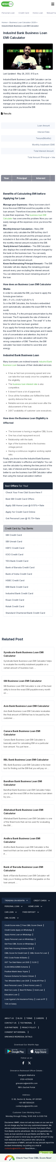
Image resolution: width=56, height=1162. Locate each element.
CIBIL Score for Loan (38, 953)
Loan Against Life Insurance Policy (19, 999)
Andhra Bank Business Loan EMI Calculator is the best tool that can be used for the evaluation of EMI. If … (28, 850)
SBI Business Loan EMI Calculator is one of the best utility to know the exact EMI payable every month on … (27, 689)
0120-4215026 (26, 1079)
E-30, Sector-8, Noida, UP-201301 (26, 1099)
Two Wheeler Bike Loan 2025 (17, 981)
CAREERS (40, 1018)
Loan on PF (40, 999)
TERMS (29, 1018)
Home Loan (38, 13)
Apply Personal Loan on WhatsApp (19, 939)
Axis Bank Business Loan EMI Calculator (26, 706)
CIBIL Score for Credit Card (16, 953)
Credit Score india (12, 925)
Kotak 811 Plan (38, 981)
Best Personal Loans (13, 985)
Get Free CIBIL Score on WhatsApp (19, 944)
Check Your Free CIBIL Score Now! (33, 1158)
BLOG (20, 1018)
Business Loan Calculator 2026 (22, 22)
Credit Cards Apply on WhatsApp (18, 930)
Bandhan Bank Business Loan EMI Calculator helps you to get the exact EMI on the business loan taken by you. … (28, 793)
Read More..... (31, 1148)
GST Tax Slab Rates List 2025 (17, 962)
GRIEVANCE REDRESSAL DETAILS (18, 1037)
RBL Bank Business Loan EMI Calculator (26, 759)
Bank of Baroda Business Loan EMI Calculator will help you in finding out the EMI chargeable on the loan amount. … (27, 879)
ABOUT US (9, 1018)
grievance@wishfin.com (26, 1083)
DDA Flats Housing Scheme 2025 (18, 948)
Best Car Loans (11, 990)
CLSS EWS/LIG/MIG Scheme (16, 967)
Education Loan (11, 995)
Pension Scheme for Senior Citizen (19, 976)
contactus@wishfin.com (26, 1106)
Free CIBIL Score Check (32, 925)
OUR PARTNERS (11, 1027)
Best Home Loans (32, 985)
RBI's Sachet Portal (26, 1087)
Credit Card (24, 13)
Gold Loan (38, 990)
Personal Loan (8, 13)
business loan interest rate (25, 384)
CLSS (34, 962)
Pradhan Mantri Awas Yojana (16, 971)
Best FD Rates (26, 990)
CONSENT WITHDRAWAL (15, 1032)
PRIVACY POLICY (29, 1027)
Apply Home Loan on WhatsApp (18, 934)
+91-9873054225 (26, 1102)
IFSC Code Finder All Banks (16, 958)
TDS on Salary (11, 1004)
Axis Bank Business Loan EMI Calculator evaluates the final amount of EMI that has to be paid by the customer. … (27, 714)
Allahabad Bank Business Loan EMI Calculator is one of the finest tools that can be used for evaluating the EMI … (28, 822)
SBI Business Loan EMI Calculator (23, 680)
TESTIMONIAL (26, 1023)
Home (4, 22)
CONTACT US (10, 1023)
